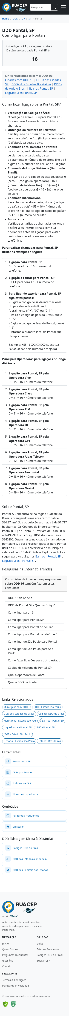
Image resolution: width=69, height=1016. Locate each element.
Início (5, 943)
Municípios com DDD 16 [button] (17, 707)
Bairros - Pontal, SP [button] (53, 720)
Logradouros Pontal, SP (21, 93)
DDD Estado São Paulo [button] (48, 707)
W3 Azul (14, 916)
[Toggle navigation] (63, 7)
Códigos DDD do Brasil (50, 955)
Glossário (7, 960)
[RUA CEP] (14, 7)
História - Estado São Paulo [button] (19, 741)
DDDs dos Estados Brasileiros (31, 84)
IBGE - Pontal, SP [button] (45, 727)
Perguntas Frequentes (15, 955)
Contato (6, 966)
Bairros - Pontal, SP (48, 556)
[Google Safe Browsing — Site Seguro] (5, 1004)
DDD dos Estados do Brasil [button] (19, 713)
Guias (40, 943)
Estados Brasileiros (48, 949)
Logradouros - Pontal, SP (18, 561)
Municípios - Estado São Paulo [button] (21, 720)
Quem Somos (10, 949)
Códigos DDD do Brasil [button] (51, 713)
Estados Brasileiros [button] (50, 741)
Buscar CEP (43, 960)
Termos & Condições (14, 980)
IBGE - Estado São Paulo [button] (17, 734)
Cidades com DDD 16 (19, 80)
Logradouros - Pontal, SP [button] (18, 727)
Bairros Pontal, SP (41, 88)
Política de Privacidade (15, 985)
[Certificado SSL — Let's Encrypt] (13, 1004)
